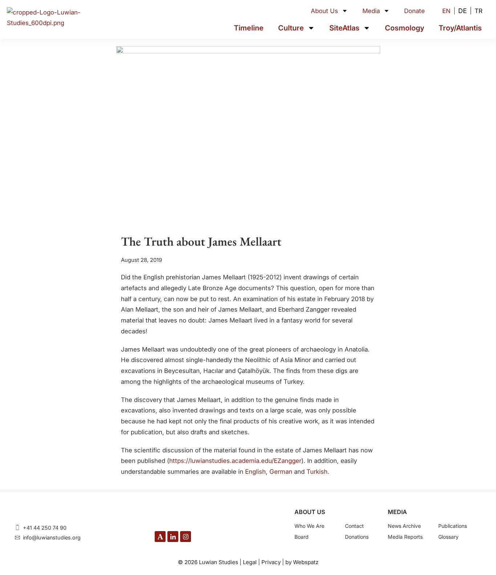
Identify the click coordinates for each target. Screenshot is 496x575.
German (280, 471)
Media (371, 11)
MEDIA (397, 512)
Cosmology (404, 28)
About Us (324, 11)
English (255, 471)
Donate (414, 11)
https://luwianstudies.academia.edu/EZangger (235, 460)
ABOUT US (309, 512)
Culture (291, 28)
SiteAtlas (344, 28)
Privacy (271, 562)
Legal (250, 562)
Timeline (249, 28)
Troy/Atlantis (460, 28)
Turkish (317, 471)
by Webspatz (301, 562)
